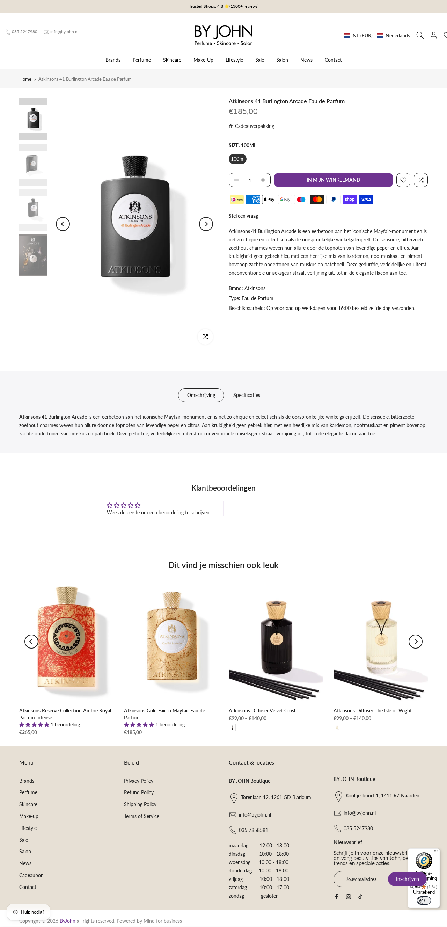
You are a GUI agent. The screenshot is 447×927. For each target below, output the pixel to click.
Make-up (28, 816)
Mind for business (163, 921)
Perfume (142, 60)
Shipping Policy (140, 804)
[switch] (424, 900)
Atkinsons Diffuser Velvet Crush (263, 711)
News (306, 60)
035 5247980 (24, 31)
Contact (333, 60)
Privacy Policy (138, 781)
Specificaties (246, 395)
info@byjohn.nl (64, 31)
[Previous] (63, 224)
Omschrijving (201, 395)
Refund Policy (139, 792)
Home (25, 79)
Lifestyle (234, 60)
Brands (112, 60)
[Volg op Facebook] (336, 896)
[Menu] (436, 852)
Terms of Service (141, 816)
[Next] (206, 224)
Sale (259, 60)
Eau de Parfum (257, 298)
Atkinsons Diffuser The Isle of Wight (373, 711)
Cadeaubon (31, 875)
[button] (376, 35)
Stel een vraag (243, 216)
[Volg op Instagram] (348, 896)
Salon (282, 60)
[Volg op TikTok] (360, 896)
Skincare (172, 60)
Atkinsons (254, 288)
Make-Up (203, 60)
